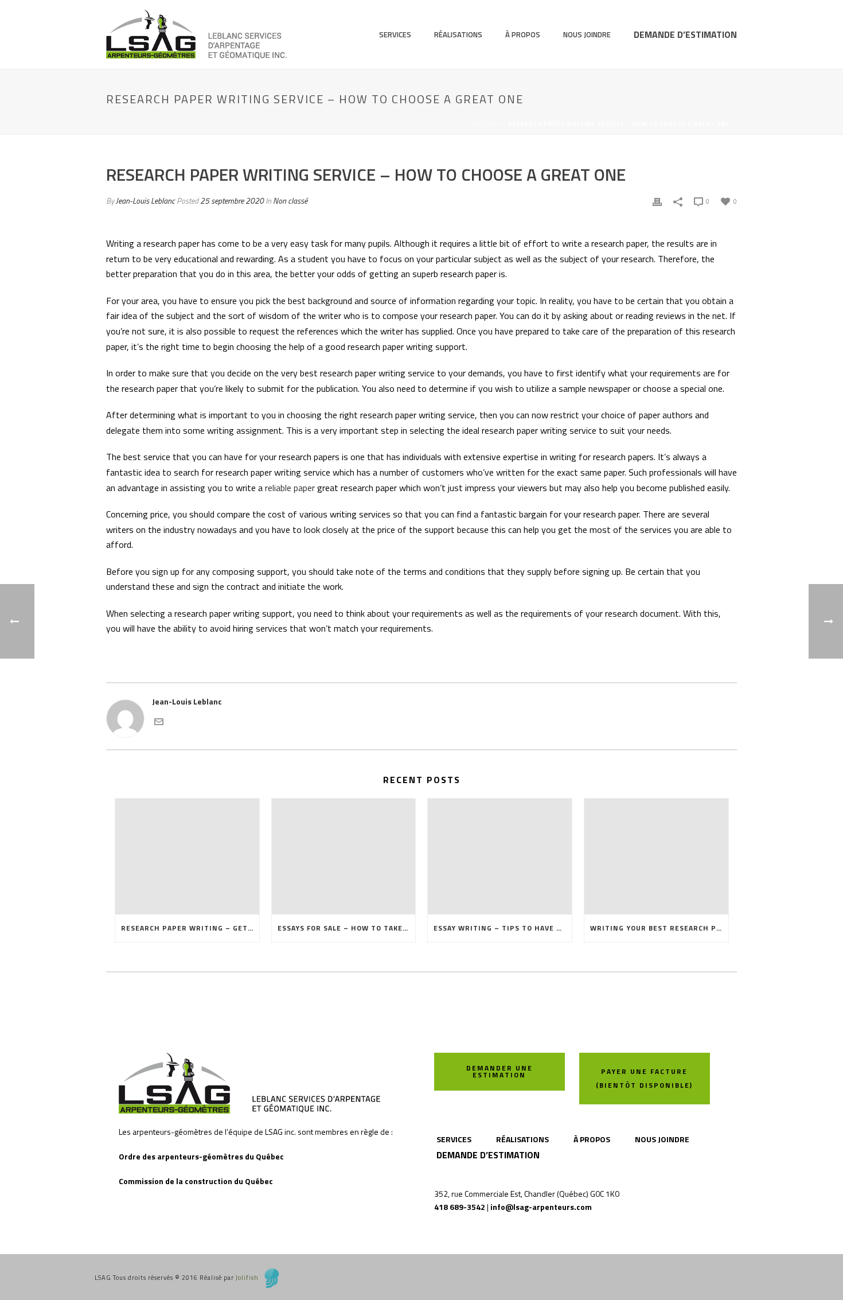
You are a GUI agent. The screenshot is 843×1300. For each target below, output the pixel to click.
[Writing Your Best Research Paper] (656, 856)
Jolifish (247, 1277)
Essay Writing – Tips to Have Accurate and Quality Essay (503, 928)
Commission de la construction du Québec (196, 1181)
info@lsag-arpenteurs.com (541, 1207)
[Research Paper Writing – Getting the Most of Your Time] (187, 856)
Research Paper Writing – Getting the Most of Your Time (190, 928)
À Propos (522, 34)
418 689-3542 (459, 1207)
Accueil (487, 123)
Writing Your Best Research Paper (659, 928)
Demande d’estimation (685, 34)
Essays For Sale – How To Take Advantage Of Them (347, 928)
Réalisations (458, 34)
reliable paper (290, 488)
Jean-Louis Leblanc (145, 200)
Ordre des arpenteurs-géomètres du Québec (201, 1156)
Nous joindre (587, 34)
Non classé (290, 200)
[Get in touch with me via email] (158, 720)
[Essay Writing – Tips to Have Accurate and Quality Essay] (500, 856)
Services (395, 34)
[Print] (657, 200)
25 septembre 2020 (232, 200)
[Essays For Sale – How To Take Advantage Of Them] (344, 856)
